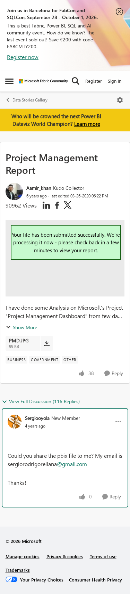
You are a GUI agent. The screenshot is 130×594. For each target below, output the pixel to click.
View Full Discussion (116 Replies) (44, 401)
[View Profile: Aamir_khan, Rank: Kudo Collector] (14, 191)
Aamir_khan (38, 188)
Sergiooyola (37, 418)
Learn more (87, 123)
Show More (25, 327)
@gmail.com (72, 463)
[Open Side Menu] (9, 81)
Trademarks (18, 570)
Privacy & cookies (64, 556)
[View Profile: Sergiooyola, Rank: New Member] (14, 422)
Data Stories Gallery (29, 100)
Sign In (114, 81)
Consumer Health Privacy (95, 580)
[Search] (75, 81)
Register (93, 81)
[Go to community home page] (43, 81)
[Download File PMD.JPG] (46, 343)
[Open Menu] (120, 100)
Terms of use (103, 556)
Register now (22, 56)
